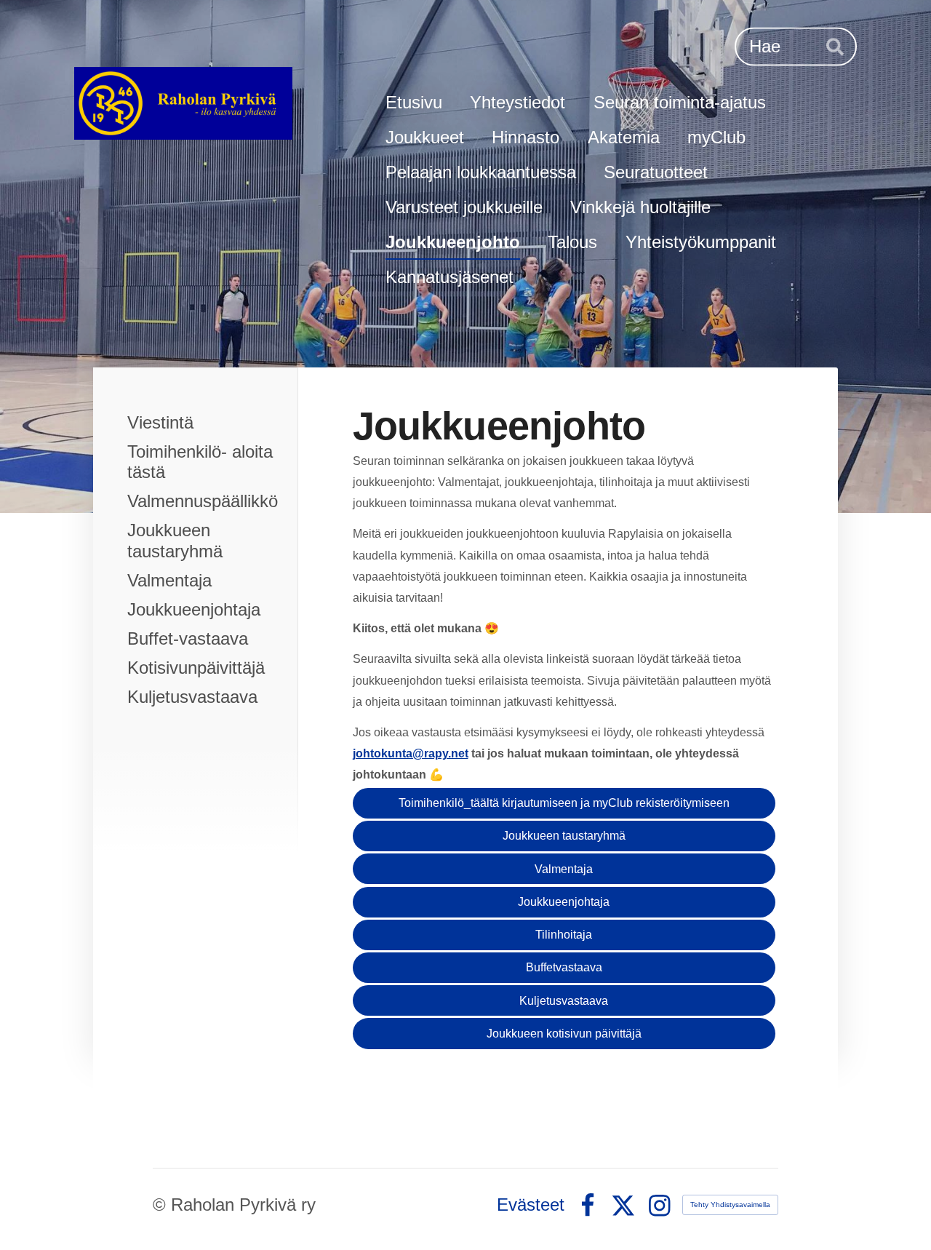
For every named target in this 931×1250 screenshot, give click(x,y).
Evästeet (530, 1205)
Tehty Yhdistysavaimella (730, 1205)
